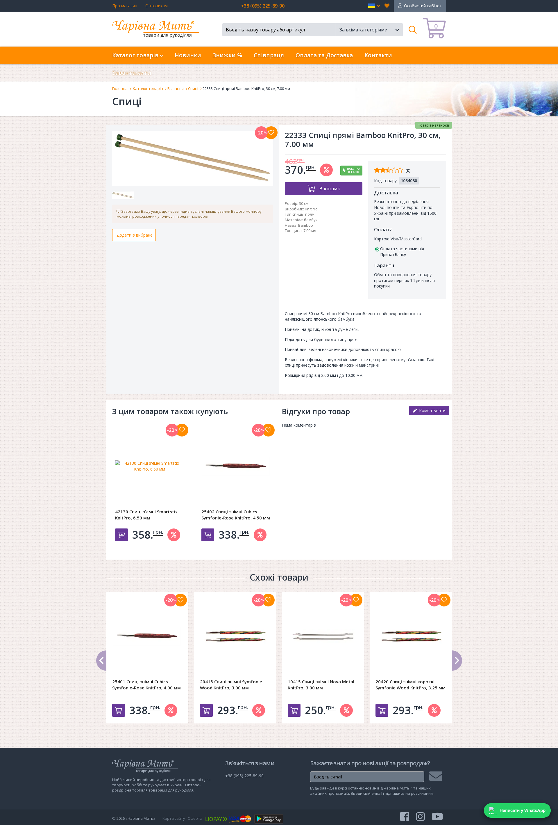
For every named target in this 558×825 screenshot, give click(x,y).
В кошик (329, 188)
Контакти (378, 55)
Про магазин (124, 5)
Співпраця (269, 55)
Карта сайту (173, 818)
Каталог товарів (148, 88)
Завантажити (131, 73)
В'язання (175, 88)
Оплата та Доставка (324, 55)
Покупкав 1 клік (353, 170)
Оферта (195, 818)
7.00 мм (309, 230)
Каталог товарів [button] (136, 55)
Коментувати (431, 410)
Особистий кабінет (423, 5)
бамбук (311, 219)
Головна (120, 88)
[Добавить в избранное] (182, 430)
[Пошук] (413, 29)
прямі (310, 214)
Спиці (193, 88)
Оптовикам (156, 5)
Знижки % (227, 55)
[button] (374, 6)
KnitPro (311, 209)
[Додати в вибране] (271, 132)
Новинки (188, 55)
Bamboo (305, 225)
